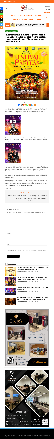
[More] (35, 105)
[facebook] (5, 8)
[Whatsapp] (27, 105)
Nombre (9, 233)
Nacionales (16, 19)
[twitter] (8, 8)
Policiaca (24, 19)
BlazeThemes (7, 436)
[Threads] (1, 19)
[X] (22, 105)
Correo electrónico (11, 239)
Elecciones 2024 (28, 15)
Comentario (10, 217)
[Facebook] (19, 105)
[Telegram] (32, 105)
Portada (13, 15)
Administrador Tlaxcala (11, 44)
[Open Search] (46, 17)
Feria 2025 (8, 31)
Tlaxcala (31, 19)
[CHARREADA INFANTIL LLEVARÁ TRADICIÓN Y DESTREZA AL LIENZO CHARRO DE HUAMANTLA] (12, 25)
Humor (20, 15)
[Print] (29, 105)
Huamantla (14, 31)
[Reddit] (24, 105)
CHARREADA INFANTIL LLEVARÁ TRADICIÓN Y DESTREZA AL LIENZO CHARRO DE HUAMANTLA (30, 25)
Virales (38, 19)
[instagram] (6, 8)
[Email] (1, 22)
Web (8, 244)
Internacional (39, 15)
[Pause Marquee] (47, 25)
